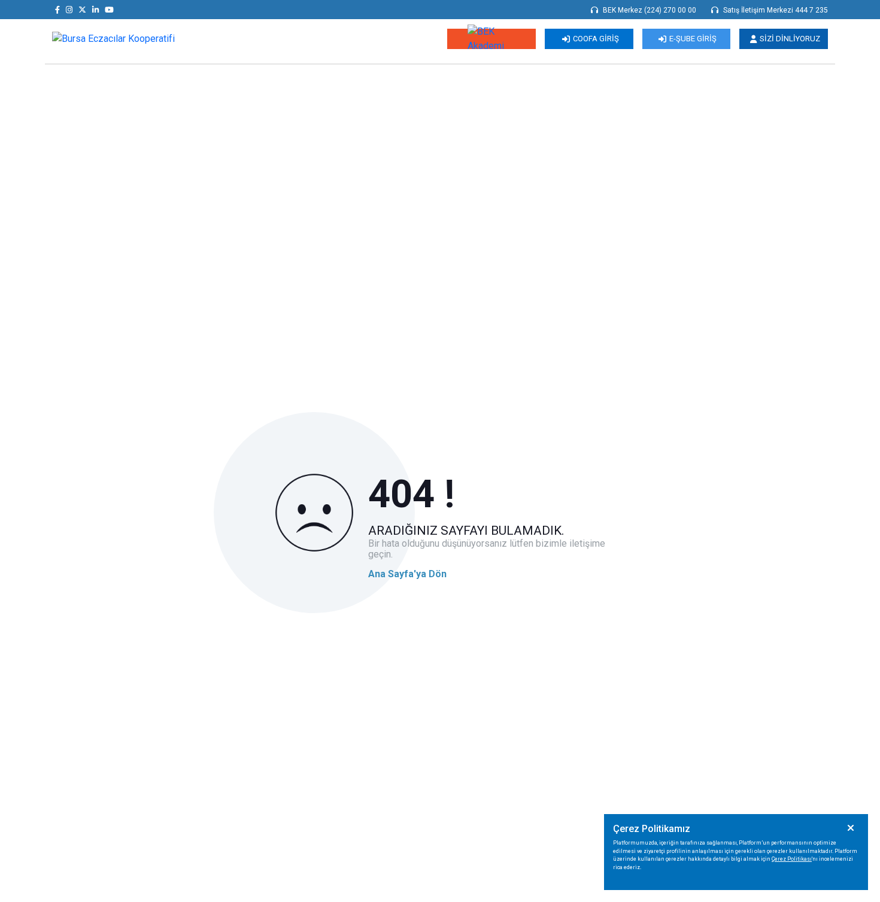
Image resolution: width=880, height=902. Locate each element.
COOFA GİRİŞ (596, 38)
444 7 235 (811, 10)
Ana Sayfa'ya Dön (407, 574)
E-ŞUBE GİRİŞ (693, 38)
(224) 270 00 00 (670, 10)
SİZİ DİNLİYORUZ (790, 38)
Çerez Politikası (792, 859)
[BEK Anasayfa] (113, 38)
